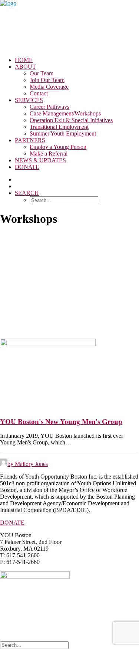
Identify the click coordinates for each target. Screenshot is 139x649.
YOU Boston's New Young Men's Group (61, 421)
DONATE (12, 522)
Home (24, 60)
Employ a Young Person (58, 147)
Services (29, 100)
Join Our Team (47, 80)
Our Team (41, 73)
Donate (27, 167)
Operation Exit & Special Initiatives (71, 120)
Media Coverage (49, 87)
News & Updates (40, 160)
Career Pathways (49, 107)
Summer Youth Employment (63, 133)
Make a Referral (48, 153)
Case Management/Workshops (65, 113)
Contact (39, 93)
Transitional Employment (59, 127)
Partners (30, 140)
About (25, 66)
